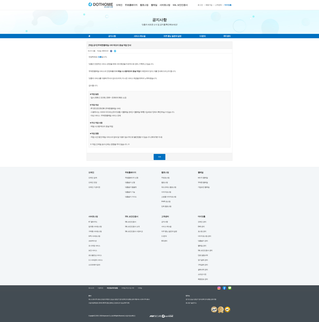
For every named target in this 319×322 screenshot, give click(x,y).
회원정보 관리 (203, 279)
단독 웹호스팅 (166, 206)
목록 (159, 157)
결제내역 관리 (203, 270)
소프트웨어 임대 (94, 265)
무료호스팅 (165, 178)
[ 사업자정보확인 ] (129, 316)
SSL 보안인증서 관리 (205, 250)
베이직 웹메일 (203, 178)
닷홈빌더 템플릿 (131, 187)
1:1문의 (202, 36)
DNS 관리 (201, 226)
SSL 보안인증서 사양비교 (134, 231)
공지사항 (112, 36)
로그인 (200, 5)
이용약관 (100, 288)
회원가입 (208, 5)
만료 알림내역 (203, 255)
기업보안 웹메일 (203, 187)
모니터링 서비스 (94, 246)
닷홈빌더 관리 (203, 241)
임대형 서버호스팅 (95, 226)
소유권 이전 (202, 274)
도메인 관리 (202, 222)
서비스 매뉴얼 (139, 36)
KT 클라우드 (92, 222)
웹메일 (154, 5)
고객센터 (218, 5)
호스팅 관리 (202, 231)
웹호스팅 (144, 5)
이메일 (140, 288)
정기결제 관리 (203, 260)
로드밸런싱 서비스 (95, 255)
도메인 (119, 5)
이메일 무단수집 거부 (127, 288)
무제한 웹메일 (203, 182)
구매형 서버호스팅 (95, 231)
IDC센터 (227, 36)
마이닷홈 (227, 5)
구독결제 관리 (203, 265)
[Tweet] (115, 51)
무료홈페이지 (131, 5)
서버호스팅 (165, 5)
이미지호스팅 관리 (204, 236)
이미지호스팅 (166, 192)
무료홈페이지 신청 (131, 178)
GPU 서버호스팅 (94, 236)
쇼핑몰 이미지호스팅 (168, 197)
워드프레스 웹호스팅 (168, 187)
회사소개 (91, 288)
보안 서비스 (92, 250)
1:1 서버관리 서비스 (95, 260)
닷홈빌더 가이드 (131, 197)
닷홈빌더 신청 (130, 182)
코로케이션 (92, 241)
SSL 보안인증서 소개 (132, 226)
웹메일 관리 (202, 246)
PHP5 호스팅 (165, 201)
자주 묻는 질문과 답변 (172, 36)
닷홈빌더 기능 (130, 192)
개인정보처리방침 (112, 288)
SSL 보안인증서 (180, 5)
